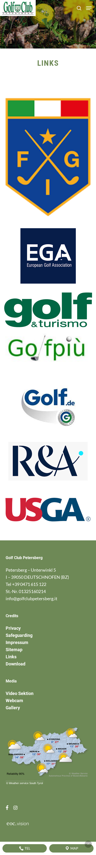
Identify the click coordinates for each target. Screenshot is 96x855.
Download (15, 663)
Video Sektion (19, 693)
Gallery (13, 707)
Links (11, 656)
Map (74, 848)
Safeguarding (19, 635)
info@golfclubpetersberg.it (31, 598)
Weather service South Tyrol (26, 783)
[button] (89, 8)
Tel (27, 848)
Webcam (14, 700)
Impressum (17, 642)
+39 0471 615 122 (29, 584)
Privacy (13, 628)
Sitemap (14, 649)
